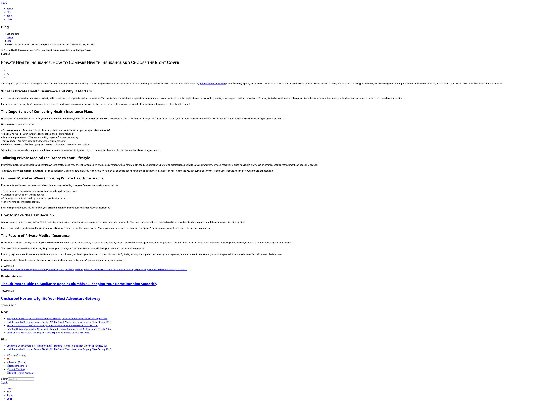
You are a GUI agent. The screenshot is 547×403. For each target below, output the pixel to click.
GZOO (4, 2)
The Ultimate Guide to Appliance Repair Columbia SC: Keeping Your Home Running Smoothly (79, 283)
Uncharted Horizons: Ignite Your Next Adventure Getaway (50, 298)
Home (10, 8)
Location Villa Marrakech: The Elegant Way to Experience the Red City (48, 332)
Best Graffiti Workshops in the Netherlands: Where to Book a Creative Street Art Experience (59, 329)
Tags (9, 15)
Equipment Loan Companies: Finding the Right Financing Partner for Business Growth (57, 318)
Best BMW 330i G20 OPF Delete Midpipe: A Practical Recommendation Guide (52, 325)
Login (9, 19)
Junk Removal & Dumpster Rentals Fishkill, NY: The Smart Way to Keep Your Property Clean (59, 322)
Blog (9, 12)
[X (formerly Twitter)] (8, 74)
